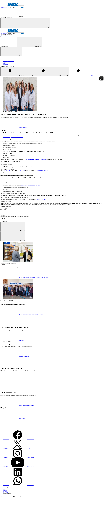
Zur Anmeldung (29, 380)
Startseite (4, 58)
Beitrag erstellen (6, 494)
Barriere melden (6, 492)
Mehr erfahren (33, 277)
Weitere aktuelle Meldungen (24, 323)
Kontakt (4, 63)
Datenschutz (5, 491)
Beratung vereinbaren (23, 127)
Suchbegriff (2, 46)
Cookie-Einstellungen (7, 493)
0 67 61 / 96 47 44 (21, 170)
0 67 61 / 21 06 (7, 170)
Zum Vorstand (21, 340)
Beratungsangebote (6, 60)
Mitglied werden (22, 418)
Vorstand (4, 62)
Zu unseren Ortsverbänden (24, 356)
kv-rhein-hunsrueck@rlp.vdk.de (42, 170)
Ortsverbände (5, 64)
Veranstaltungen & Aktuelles (8, 61)
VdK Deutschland (3, 35)
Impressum (5, 490)
